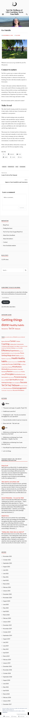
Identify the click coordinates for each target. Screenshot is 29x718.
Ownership (20, 369)
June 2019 (6, 646)
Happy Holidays (8, 358)
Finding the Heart (7, 228)
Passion (9, 371)
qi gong (23, 377)
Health (4, 166)
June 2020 (6, 604)
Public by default (11, 377)
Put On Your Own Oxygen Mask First (13, 232)
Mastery (6, 367)
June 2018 (6, 683)
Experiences (14, 351)
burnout (7, 341)
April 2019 (6, 652)
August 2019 (6, 639)
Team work (22, 385)
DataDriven (3, 348)
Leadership (21, 361)
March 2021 (6, 584)
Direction (16, 348)
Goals (17, 355)
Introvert (15, 361)
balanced (23, 337)
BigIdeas (3, 341)
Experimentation (5, 353)
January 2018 (6, 701)
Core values (16, 346)
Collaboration (13, 344)
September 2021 (7, 563)
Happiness (3, 358)
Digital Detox (5, 516)
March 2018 (6, 694)
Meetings (10, 367)
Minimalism (5, 369)
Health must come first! (9, 411)
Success (23, 382)
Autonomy (19, 337)
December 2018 (7, 666)
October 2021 (7, 560)
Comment (22, 207)
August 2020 (6, 601)
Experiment (21, 350)
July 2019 (5, 642)
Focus (22, 353)
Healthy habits (16, 325)
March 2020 (6, 615)
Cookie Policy (4, 712)
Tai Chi (11, 328)
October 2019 (7, 632)
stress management (16, 382)
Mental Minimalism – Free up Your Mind (12, 498)
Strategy (9, 382)
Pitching (14, 371)
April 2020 (6, 611)
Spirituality (14, 379)
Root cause (3, 379)
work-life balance (19, 390)
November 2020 (7, 597)
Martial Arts (5, 328)
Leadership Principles (7, 364)
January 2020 (6, 621)
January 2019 (6, 663)
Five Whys (11, 353)
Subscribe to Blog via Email (10, 287)
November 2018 (7, 670)
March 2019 (6, 656)
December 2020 (7, 594)
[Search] (25, 14)
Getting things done (8, 355)
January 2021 (6, 590)
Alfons (18, 35)
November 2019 (7, 628)
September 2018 (7, 677)
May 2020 (6, 608)
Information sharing (10, 361)
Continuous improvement (7, 346)
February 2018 (7, 697)
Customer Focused (23, 346)
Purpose (17, 377)
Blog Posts (6, 225)
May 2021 (6, 577)
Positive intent (18, 371)
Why (14, 390)
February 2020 (7, 618)
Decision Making (10, 348)
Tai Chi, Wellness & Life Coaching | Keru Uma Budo (14, 12)
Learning (17, 364)
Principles (11, 166)
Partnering (4, 371)
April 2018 (6, 690)
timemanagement (19, 388)
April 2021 (6, 580)
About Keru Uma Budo (9, 235)
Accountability (6, 337)
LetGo (22, 364)
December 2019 (7, 625)
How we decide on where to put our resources (15, 420)
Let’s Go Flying (7, 451)
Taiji (17, 166)
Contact (5, 242)
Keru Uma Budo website (9, 245)
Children (18, 341)
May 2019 (6, 649)
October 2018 (7, 673)
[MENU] (2, 14)
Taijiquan (22, 166)
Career (13, 341)
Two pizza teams (10, 390)
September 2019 (7, 635)
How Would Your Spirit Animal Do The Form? (15, 447)
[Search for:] (14, 270)
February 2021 (7, 587)
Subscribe (5, 302)
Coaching (5, 344)
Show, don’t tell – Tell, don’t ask (11, 423)
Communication (20, 344)
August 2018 (6, 680)
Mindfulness (17, 367)
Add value (11, 337)
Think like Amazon (7, 388)
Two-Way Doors (4, 390)
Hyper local (4, 465)
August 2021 (6, 566)
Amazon (15, 337)
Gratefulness (21, 355)
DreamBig (20, 348)
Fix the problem (17, 353)
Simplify (7, 379)
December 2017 (7, 704)
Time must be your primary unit (10, 481)
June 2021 (6, 573)
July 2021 (5, 570)
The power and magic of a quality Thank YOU (15, 408)
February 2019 (7, 659)
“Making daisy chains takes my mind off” (12, 532)
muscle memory (13, 369)
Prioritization (17, 374)
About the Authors (8, 238)
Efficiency (5, 350)
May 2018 (6, 687)
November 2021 (7, 556)
